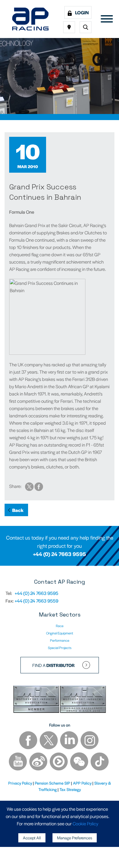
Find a (53, 665)
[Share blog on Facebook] (38, 486)
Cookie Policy (85, 823)
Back (17, 510)
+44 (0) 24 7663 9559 (36, 600)
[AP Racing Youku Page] (59, 762)
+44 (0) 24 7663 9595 (59, 554)
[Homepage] (30, 19)
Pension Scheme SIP (52, 783)
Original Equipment (59, 632)
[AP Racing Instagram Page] (90, 741)
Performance (59, 640)
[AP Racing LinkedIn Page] (69, 741)
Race (59, 625)
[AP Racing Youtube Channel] (18, 762)
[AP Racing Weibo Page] (38, 762)
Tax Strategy (70, 789)
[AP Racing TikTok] (100, 762)
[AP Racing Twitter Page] (49, 741)
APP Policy (82, 783)
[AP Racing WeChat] (79, 762)
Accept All (32, 838)
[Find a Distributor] (69, 27)
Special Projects (59, 647)
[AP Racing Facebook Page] (28, 741)
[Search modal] (86, 27)
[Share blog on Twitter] (29, 486)
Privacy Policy (20, 783)
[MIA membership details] (36, 700)
